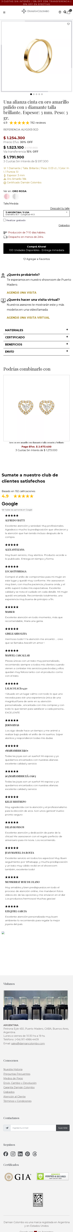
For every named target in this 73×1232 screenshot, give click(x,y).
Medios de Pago (13, 1078)
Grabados (64, 225)
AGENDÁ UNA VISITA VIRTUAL (28, 317)
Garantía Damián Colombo (19, 1087)
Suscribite (62, 1128)
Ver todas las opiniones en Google (17, 510)
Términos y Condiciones (17, 1101)
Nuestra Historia (12, 1069)
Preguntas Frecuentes (16, 1074)
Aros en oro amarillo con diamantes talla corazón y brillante (36, 442)
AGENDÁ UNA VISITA (21, 292)
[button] (36, 330)
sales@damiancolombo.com (28, 1043)
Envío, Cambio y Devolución (19, 1083)
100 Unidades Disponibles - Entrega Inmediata (36, 248)
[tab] (36, 330)
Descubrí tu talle (60, 208)
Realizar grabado (16, 220)
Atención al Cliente (14, 1096)
